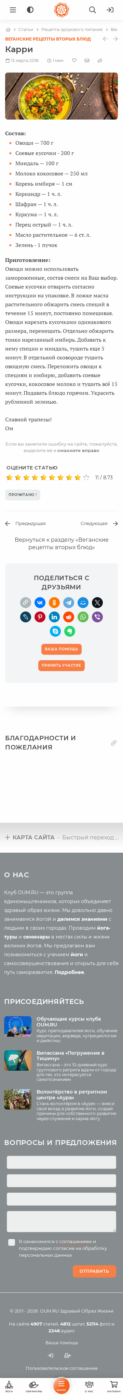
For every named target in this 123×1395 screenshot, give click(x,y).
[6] (52, 477)
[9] (77, 477)
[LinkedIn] (54, 616)
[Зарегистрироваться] (67, 1356)
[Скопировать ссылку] (25, 602)
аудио (61, 1330)
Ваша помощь (61, 1342)
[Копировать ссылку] (113, 743)
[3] (26, 477)
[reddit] (68, 616)
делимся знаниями (82, 919)
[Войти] (110, 10)
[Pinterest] (40, 616)
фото (98, 1324)
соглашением (75, 1241)
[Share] (100, 60)
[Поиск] (92, 10)
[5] (43, 477)
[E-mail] (87, 60)
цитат (72, 1324)
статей (44, 1324)
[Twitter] (97, 602)
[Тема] (30, 10)
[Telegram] (68, 602)
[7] (60, 477)
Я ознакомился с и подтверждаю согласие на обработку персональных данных (63, 1248)
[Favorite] (74, 60)
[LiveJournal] (25, 616)
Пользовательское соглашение (62, 1368)
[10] (86, 477)
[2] (18, 477)
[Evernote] (69, 631)
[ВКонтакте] (40, 602)
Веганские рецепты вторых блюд (48, 39)
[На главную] (8, 30)
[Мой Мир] (83, 602)
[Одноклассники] (54, 602)
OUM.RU (49, 1311)
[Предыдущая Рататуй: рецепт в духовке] (105, 39)
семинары (36, 937)
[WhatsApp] (83, 616)
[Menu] (13, 10)
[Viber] (97, 616)
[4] (35, 477)
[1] (9, 477)
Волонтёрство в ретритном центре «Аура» (72, 1095)
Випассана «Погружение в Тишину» (71, 1056)
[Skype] (55, 631)
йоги (77, 954)
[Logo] (61, 9)
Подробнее (69, 972)
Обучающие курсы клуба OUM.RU (69, 1022)
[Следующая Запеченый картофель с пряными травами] (115, 39)
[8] (69, 477)
